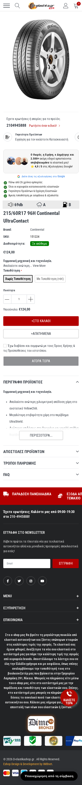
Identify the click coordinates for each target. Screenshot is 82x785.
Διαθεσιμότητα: (14, 243)
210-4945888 (19, 517)
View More (39, 265)
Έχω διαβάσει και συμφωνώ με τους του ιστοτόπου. (39, 348)
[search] (17, 5)
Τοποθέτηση (12, 270)
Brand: (7, 229)
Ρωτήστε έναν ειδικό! (43, 125)
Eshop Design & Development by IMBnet (27, 764)
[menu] (6, 5)
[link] (7, 580)
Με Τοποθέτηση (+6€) (50, 279)
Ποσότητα (9, 290)
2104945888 (16, 125)
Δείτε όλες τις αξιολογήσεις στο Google (43, 176)
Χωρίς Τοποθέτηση (18, 279)
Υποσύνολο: (10, 309)
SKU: (6, 236)
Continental (37, 229)
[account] (65, 5)
